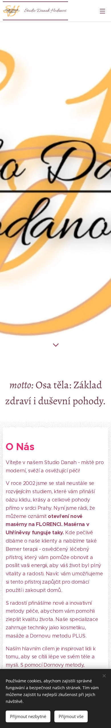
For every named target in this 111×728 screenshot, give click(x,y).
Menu (102, 11)
